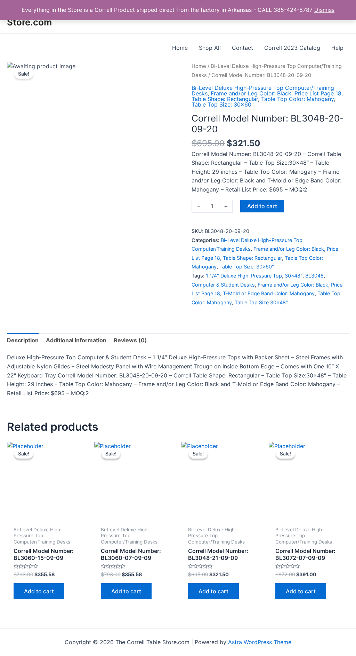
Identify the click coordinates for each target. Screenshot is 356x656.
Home (199, 66)
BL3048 (314, 276)
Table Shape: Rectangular (225, 98)
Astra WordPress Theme (259, 642)
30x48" (293, 276)
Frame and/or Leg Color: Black (251, 93)
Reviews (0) (130, 340)
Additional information (76, 340)
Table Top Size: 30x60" (222, 104)
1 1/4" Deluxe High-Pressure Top (244, 276)
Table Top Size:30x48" (261, 302)
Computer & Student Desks (223, 285)
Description (23, 340)
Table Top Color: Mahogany (297, 98)
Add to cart (262, 206)
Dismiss (324, 9)
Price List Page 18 (317, 93)
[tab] (23, 340)
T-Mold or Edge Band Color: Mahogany (269, 293)
